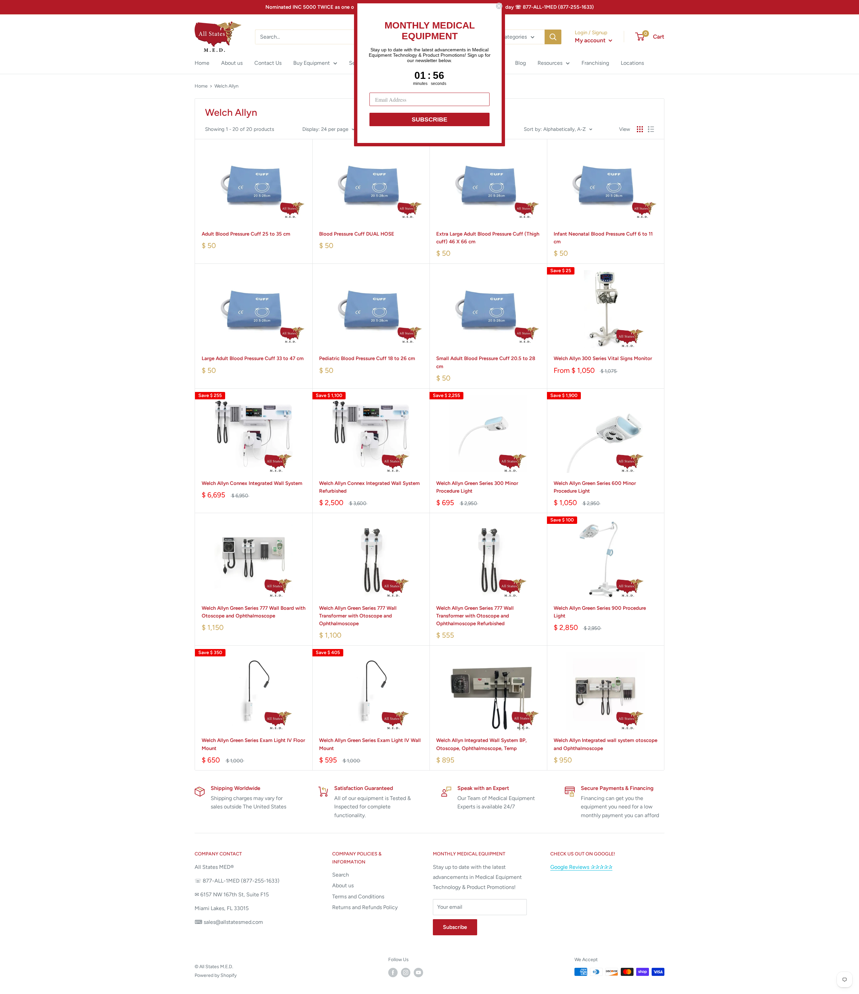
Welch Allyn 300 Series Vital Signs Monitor (603, 358)
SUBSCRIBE (429, 119)
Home (201, 86)
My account (591, 40)
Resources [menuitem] (550, 63)
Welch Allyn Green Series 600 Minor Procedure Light (595, 487)
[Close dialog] (499, 6)
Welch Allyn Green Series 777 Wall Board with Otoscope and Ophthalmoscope (253, 612)
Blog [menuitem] (520, 63)
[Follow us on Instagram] (405, 972)
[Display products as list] (651, 129)
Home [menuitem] (202, 63)
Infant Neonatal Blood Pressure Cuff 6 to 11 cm (603, 238)
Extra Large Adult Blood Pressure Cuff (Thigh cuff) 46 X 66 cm (487, 238)
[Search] (553, 37)
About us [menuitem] (232, 63)
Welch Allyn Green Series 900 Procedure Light (600, 612)
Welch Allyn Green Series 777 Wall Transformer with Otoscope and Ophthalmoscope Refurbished (475, 616)
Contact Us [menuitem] (268, 63)
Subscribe (455, 927)
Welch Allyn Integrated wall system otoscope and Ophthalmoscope (605, 744)
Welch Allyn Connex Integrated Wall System (252, 483)
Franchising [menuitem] (595, 63)
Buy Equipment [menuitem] (311, 63)
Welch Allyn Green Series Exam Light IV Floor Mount (253, 744)
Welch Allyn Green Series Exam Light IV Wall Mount (370, 744)
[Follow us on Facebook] (393, 972)
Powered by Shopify (216, 975)
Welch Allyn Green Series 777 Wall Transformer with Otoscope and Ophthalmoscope (358, 616)
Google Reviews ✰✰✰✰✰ (581, 867)
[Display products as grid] (640, 129)
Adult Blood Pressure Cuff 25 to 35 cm (246, 234)
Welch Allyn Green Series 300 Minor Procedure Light (477, 487)
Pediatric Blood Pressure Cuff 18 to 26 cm (367, 358)
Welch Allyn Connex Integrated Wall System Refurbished (369, 487)
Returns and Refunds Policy (365, 907)
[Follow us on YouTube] (418, 972)
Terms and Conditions (358, 896)
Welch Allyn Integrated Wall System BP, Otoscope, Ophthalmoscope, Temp (481, 744)
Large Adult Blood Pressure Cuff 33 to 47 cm (253, 358)
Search (340, 875)
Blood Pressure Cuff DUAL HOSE (356, 234)
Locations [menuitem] (632, 63)
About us (343, 885)
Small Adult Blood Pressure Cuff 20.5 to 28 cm (485, 362)
